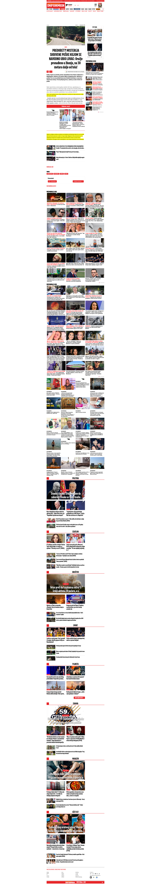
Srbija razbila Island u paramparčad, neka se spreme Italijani (75, 639)
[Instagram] (94, 873)
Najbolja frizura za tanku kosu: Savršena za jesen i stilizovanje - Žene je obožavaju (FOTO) (70, 800)
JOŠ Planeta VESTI (79, 698)
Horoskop (72, 11)
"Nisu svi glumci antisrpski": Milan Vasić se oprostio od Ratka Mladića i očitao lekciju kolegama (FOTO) (75, 738)
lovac (66, 173)
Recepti (90, 11)
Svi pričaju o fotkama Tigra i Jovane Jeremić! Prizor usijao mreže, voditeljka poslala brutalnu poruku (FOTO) (75, 848)
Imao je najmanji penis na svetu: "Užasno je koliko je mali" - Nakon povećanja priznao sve (69, 806)
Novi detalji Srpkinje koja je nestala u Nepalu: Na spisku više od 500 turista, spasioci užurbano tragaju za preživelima (69, 619)
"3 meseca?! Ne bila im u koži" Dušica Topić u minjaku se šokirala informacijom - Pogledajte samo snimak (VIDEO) (69, 555)
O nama (77, 873)
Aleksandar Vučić (58, 11)
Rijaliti (66, 824)
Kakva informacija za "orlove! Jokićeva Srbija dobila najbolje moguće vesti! (70, 158)
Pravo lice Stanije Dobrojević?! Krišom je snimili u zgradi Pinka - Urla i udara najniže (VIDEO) (70, 855)
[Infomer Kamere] (70, 5)
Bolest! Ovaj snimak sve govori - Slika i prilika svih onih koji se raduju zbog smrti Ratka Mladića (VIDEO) (70, 520)
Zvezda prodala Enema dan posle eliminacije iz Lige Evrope (68, 657)
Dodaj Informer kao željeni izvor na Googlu (76, 71)
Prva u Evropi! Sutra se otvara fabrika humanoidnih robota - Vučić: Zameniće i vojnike (69, 613)
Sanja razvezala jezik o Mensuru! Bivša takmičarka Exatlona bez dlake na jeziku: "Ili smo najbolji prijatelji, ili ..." (75, 547)
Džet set (93, 9)
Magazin (89, 9)
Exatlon (48, 542)
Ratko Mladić (50, 11)
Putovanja (49, 789)
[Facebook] (90, 873)
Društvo (67, 9)
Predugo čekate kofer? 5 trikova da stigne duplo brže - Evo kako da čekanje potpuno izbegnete (55, 794)
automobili (78, 11)
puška (62, 173)
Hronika (71, 9)
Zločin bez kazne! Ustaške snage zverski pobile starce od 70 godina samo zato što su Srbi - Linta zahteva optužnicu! (69, 525)
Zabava (86, 9)
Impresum (77, 875)
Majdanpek (57, 173)
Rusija (94, 11)
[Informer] (75, 5)
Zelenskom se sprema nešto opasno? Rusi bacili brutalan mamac (75, 678)
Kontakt (77, 874)
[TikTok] (99, 873)
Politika (50, 9)
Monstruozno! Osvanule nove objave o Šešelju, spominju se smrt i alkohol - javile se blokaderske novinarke (70, 0)
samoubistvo (50, 173)
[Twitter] (92, 873)
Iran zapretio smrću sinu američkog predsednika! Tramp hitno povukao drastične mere (55, 678)
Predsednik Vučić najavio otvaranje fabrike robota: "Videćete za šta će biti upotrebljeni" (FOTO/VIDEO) (95, 39)
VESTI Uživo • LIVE (81, 882)
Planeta (82, 9)
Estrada (68, 843)
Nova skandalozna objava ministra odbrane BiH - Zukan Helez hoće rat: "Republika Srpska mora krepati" (95, 53)
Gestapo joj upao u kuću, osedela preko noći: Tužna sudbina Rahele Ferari (69, 747)
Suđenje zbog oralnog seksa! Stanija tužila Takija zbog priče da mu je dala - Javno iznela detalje (65, 829)
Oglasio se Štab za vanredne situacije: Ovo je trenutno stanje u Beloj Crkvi (55, 607)
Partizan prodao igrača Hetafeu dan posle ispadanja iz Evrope (68, 646)
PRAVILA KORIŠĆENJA (79, 877)
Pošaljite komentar (78, 181)
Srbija (66, 584)
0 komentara (53, 181)
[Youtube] (95, 873)
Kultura (65, 715)
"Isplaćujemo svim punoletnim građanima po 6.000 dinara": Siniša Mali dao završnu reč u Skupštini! (75, 513)
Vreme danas (66, 11)
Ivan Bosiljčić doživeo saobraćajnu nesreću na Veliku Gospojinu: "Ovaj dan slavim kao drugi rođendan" (70, 752)
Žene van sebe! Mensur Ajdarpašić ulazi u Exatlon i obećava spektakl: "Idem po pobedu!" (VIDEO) (70, 560)
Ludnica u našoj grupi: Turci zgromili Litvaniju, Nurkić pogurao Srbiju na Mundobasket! (56, 640)
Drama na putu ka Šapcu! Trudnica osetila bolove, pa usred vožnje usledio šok (75, 607)
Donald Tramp (100, 11)
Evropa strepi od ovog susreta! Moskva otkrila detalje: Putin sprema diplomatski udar (55, 693)
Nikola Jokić (84, 11)
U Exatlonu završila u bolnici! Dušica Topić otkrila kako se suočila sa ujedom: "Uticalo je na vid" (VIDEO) (56, 546)
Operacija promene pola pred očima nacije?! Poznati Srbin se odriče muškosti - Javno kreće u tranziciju (55, 847)
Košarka (48, 636)
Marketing (77, 872)
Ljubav (66, 770)
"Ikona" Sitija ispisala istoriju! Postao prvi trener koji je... (67, 152)
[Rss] (97, 873)
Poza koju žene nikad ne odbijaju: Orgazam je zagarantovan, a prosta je (65, 775)
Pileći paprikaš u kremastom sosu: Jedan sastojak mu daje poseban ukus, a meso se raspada (75, 794)
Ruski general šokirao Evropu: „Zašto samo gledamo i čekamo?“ (75, 693)
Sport (62, 872)
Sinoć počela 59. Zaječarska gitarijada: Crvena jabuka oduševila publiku (66, 720)
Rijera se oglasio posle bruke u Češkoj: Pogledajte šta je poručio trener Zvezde (70, 652)
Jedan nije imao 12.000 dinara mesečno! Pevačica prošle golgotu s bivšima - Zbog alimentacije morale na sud (69, 861)
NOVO (47, 9)
